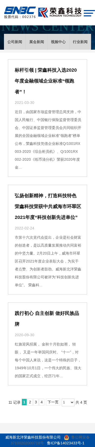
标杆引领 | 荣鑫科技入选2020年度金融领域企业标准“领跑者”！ (46, 80)
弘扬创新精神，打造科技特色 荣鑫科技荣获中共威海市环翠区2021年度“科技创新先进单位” (48, 206)
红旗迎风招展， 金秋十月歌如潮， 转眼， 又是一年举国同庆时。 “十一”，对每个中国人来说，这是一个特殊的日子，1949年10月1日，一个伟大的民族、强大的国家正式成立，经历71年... (48, 360)
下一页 (53, 402)
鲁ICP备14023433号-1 (65, 443)
